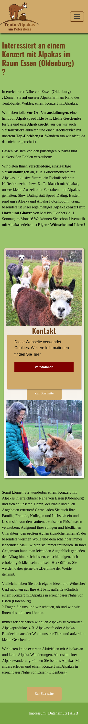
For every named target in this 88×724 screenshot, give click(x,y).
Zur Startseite (44, 393)
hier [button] (37, 354)
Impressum (37, 713)
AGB (74, 713)
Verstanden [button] (44, 367)
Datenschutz (57, 713)
